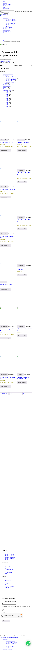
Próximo (3, 396)
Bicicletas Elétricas (9, 554)
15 (21, 393)
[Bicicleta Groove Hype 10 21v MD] (7, 309)
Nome (3, 608)
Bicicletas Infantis (9, 559)
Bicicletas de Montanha (10, 555)
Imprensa (7, 568)
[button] (3, 535)
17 (26, 393)
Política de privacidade (12, 637)
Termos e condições (9, 586)
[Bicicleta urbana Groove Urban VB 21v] (24, 256)
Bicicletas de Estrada (10, 557)
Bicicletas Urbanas (9, 558)
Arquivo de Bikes (7, 59)
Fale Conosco (8, 587)
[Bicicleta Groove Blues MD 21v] (24, 208)
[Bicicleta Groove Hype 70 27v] (7, 169)
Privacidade (7, 584)
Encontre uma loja (9, 569)
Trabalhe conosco (9, 572)
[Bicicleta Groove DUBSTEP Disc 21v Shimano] (7, 264)
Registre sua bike (9, 580)
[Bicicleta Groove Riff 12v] (7, 122)
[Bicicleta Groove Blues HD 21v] (24, 161)
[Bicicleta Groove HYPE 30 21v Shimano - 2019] (24, 357)
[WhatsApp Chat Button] (28, 643)
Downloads (7, 583)
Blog (6, 573)
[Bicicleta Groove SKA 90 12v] (24, 122)
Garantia (7, 582)
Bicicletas (5, 639)
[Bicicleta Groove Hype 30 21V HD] (24, 309)
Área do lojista (8, 571)
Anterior (3, 393)
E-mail (4, 611)
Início (1, 59)
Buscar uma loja (5, 150)
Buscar (6, 12)
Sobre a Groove (8, 567)
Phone (3, 603)
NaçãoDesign (3, 637)
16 (23, 393)
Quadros (8, 647)
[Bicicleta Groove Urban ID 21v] (7, 216)
